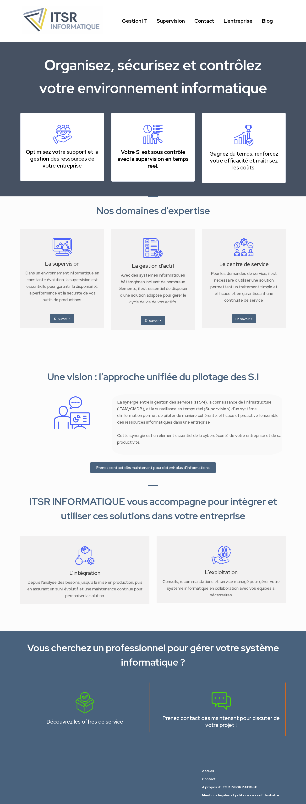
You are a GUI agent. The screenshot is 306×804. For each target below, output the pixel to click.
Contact (204, 21)
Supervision (171, 21)
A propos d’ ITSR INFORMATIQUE (229, 787)
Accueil (208, 771)
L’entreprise (238, 21)
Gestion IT (134, 21)
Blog (267, 21)
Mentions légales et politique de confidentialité (240, 795)
